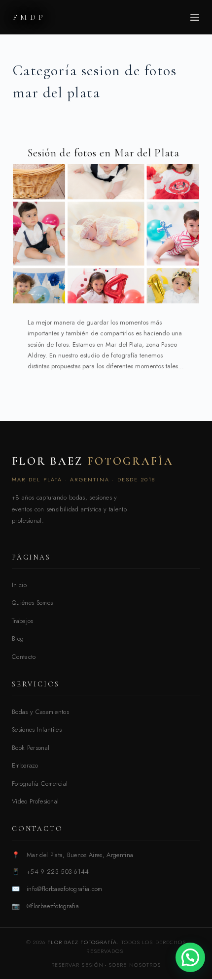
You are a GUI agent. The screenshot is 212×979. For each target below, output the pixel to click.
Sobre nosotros (134, 965)
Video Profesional (35, 801)
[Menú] (194, 17)
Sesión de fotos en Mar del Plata (103, 153)
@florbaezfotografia (53, 906)
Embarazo (25, 765)
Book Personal (30, 747)
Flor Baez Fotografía (82, 942)
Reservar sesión (77, 965)
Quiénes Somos (32, 602)
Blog (18, 638)
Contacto (24, 656)
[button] (190, 957)
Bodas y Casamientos (40, 711)
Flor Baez (93, 461)
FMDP (29, 17)
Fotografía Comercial (40, 783)
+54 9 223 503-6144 (58, 871)
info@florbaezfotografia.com (65, 888)
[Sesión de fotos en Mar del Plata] (106, 234)
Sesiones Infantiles (37, 729)
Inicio (19, 585)
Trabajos (23, 620)
